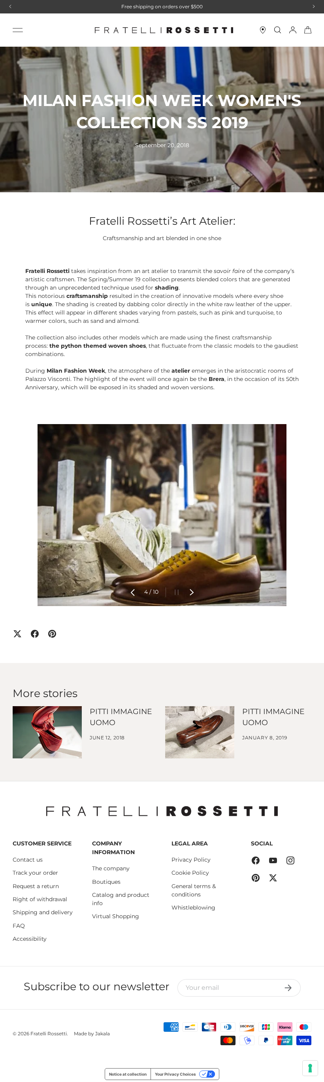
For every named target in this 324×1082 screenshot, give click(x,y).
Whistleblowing (193, 907)
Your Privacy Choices (175, 1074)
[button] (307, 30)
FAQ (19, 925)
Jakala (102, 1034)
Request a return (36, 886)
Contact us (28, 859)
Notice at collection (128, 1074)
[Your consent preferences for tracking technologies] (310, 1068)
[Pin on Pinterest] (52, 633)
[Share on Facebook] (34, 633)
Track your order (35, 872)
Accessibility (30, 938)
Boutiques (106, 881)
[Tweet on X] (17, 633)
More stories (45, 693)
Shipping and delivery (43, 912)
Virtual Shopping (115, 916)
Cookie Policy (190, 872)
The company (111, 868)
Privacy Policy (191, 859)
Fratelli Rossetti (48, 1034)
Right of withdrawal (40, 899)
